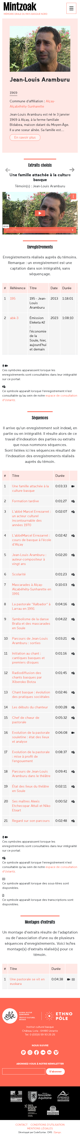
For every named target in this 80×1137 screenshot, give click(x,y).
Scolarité (19, 574)
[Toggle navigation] (71, 8)
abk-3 (14, 318)
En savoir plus (25, 137)
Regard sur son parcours (31, 821)
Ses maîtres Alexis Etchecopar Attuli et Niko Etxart (31, 805)
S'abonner (55, 1071)
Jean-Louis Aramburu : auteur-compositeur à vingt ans (29, 559)
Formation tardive (25, 501)
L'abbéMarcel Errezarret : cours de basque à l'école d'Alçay (31, 540)
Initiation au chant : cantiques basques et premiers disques (28, 658)
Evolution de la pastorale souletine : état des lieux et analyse (31, 737)
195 (12, 298)
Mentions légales (40, 1128)
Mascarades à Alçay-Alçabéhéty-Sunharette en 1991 (31, 589)
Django (57, 1132)
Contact (21, 1124)
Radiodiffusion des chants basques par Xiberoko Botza (27, 677)
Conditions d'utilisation (48, 1124)
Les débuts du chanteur (30, 707)
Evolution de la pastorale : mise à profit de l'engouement (31, 756)
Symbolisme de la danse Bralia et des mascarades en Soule (31, 623)
